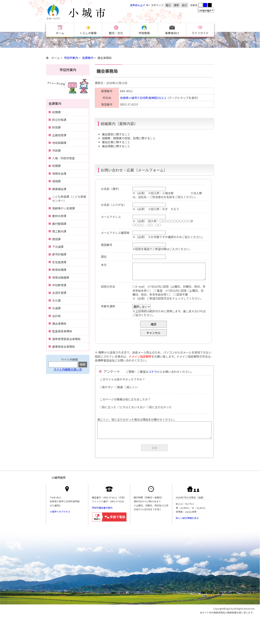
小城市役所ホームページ (83, 11)
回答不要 (182, 294)
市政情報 (144, 33)
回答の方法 (108, 286)
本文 (104, 265)
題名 (104, 256)
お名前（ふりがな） (113, 205)
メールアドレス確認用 (115, 233)
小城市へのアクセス (60, 511)
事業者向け (172, 33)
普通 (120, 387)
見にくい (132, 387)
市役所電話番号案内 (102, 507)
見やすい (107, 387)
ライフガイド (200, 33)
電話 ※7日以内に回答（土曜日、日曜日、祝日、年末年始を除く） (168, 292)
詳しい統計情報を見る (187, 518)
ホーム (60, 33)
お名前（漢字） (111, 189)
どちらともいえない (132, 407)
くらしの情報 (88, 33)
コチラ (152, 371)
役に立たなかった (160, 407)
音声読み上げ (137, 5)
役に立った (109, 407)
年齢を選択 (108, 306)
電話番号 (106, 245)
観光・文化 (116, 33)
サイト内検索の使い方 (68, 369)
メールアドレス (111, 217)
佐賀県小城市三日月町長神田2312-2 (143, 98)
